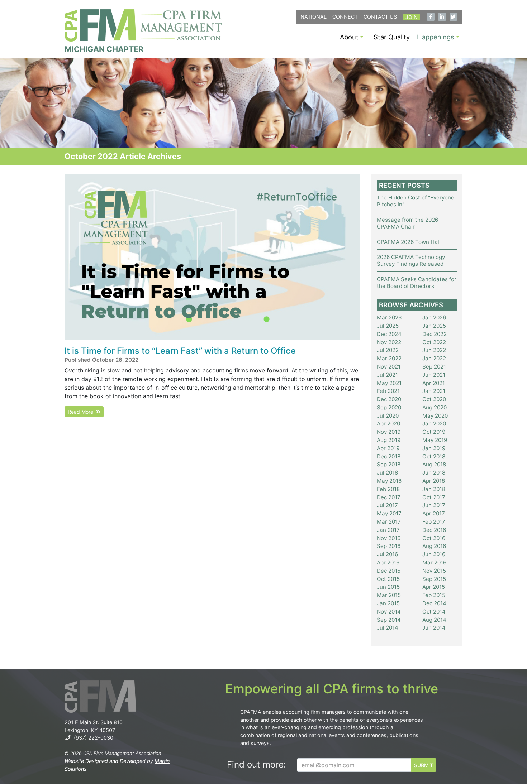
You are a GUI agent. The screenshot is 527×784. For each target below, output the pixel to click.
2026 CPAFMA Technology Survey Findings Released (411, 260)
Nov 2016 (388, 538)
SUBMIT (423, 765)
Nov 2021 (388, 366)
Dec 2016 (434, 529)
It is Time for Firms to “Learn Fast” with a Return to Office (180, 351)
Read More (82, 412)
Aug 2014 (434, 619)
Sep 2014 (389, 619)
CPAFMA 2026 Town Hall (409, 242)
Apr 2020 (388, 423)
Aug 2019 (388, 440)
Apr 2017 (433, 513)
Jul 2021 (387, 374)
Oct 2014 (434, 611)
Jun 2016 (433, 554)
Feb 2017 (433, 521)
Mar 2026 (389, 317)
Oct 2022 (434, 342)
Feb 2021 (388, 391)
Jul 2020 (388, 415)
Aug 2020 (434, 407)
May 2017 (389, 513)
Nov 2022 (389, 342)
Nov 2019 (388, 431)
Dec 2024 (389, 334)
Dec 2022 (434, 334)
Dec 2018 (388, 456)
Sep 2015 (434, 579)
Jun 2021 (433, 374)
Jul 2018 (387, 472)
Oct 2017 (433, 497)
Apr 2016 (388, 562)
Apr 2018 (433, 480)
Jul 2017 (387, 505)
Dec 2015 (388, 570)
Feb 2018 (388, 489)
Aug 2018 (434, 464)
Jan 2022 (434, 358)
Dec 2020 (389, 399)
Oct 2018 (433, 456)
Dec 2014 (434, 603)
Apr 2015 (433, 586)
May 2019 (434, 440)
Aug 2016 (434, 546)
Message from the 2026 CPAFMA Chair (407, 223)
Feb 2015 (433, 595)
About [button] (349, 37)
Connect (345, 17)
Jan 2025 (434, 325)
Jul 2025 (388, 325)
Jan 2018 (433, 489)
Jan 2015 (388, 603)
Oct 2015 (388, 579)
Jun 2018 (433, 472)
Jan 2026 (434, 317)
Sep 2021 (434, 366)
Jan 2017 (388, 529)
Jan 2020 (434, 423)
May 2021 (389, 383)
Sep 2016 (388, 546)
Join (411, 17)
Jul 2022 (388, 350)
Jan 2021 (433, 391)
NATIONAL (313, 17)
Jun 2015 (388, 586)
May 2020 (435, 415)
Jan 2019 (433, 448)
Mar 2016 (434, 562)
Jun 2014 (434, 627)
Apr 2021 (433, 383)
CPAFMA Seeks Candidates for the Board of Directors (416, 282)
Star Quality (392, 37)
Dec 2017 (388, 497)
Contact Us (380, 17)
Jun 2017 (433, 505)
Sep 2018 (388, 464)
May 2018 (389, 480)
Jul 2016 (387, 554)
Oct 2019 (433, 431)
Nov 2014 (389, 611)
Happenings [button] (435, 37)
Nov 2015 (434, 570)
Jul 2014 (387, 627)
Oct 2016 (433, 538)
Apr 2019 (388, 448)
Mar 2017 (389, 521)
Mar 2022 (389, 358)
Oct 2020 (434, 399)
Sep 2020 (389, 407)
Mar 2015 (389, 595)
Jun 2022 (434, 350)
